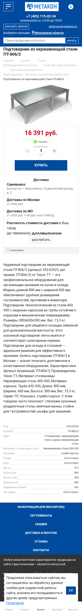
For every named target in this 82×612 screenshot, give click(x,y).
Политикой (15, 603)
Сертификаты (41, 515)
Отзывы (41, 541)
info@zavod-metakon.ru (63, 26)
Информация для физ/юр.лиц (41, 507)
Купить (41, 165)
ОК (71, 590)
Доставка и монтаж (41, 532)
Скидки (41, 524)
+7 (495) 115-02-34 (41, 16)
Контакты (41, 550)
